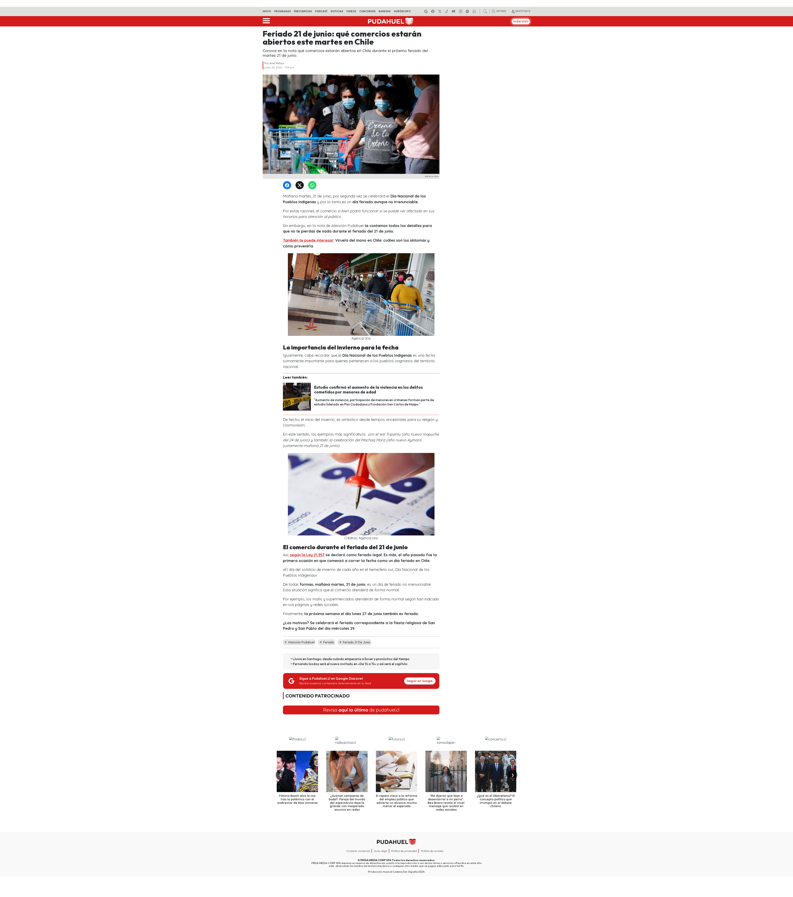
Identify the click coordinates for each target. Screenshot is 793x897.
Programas (282, 11)
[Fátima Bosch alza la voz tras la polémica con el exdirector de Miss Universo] (297, 771)
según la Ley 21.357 (307, 554)
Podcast (321, 11)
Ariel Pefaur (276, 63)
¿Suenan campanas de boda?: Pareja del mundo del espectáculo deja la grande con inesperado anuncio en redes (347, 802)
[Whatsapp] (475, 11)
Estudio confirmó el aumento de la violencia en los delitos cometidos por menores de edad (368, 389)
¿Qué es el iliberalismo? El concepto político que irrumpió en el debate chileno (496, 801)
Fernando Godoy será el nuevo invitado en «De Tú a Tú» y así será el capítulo (350, 664)
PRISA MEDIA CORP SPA (375, 860)
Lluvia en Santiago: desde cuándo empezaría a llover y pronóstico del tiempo (351, 659)
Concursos (367, 11)
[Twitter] (300, 185)
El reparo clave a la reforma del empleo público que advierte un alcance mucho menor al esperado (396, 801)
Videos (351, 11)
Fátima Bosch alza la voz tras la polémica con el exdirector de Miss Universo (297, 799)
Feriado (328, 642)
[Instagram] (461, 11)
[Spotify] (468, 11)
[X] (440, 11)
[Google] (426, 11)
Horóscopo (402, 11)
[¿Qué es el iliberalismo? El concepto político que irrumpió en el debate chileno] (495, 771)
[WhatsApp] (313, 185)
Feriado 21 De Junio (356, 642)
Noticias (337, 11)
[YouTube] (454, 11)
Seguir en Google (420, 681)
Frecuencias (303, 11)
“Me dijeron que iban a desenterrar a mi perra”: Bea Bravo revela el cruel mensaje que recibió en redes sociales (446, 802)
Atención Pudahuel (301, 642)
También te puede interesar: (308, 240)
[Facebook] (433, 11)
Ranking (385, 11)
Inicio (267, 11)
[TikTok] (447, 11)
